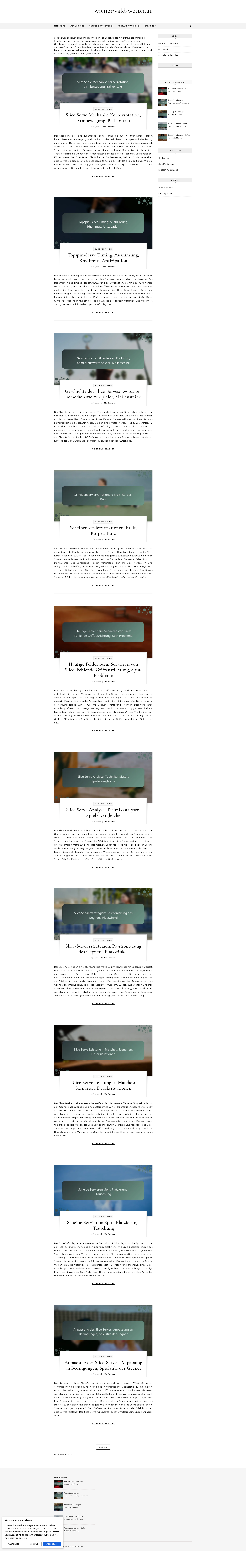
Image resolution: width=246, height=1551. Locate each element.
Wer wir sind (77, 26)
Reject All (33, 1544)
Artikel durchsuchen (101, 26)
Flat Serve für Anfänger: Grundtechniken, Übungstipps (177, 90)
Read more (103, 1447)
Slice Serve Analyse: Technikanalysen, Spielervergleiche (103, 812)
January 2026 (165, 193)
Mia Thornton (110, 126)
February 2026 (165, 188)
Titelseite (59, 26)
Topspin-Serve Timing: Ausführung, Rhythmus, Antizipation (103, 257)
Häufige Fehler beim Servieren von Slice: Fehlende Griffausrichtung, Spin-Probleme (103, 669)
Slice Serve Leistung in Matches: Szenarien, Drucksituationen (103, 1085)
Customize (13, 1544)
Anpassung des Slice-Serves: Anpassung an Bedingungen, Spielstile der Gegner (103, 1365)
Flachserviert (164, 158)
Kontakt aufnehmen (129, 26)
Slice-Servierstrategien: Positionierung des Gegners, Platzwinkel (103, 949)
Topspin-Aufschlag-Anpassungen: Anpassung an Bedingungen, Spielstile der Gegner (180, 102)
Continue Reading (103, 176)
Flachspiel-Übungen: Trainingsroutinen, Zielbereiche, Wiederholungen (176, 113)
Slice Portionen (103, 109)
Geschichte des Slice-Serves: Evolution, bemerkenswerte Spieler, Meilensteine (103, 394)
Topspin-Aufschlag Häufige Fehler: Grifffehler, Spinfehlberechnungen (179, 136)
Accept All (52, 1544)
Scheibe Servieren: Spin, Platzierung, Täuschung (103, 1225)
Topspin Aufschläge (168, 170)
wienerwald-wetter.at (123, 10)
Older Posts (64, 1455)
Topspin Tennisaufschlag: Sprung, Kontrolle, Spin (178, 124)
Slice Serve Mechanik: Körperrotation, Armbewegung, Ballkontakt (103, 117)
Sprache (149, 26)
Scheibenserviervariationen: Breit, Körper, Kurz (103, 530)
